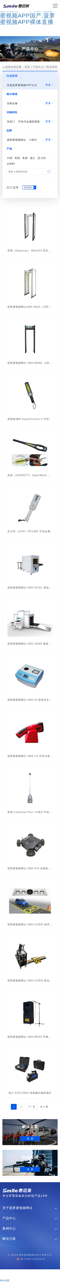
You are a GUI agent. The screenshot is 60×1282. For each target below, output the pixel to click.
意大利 (42, 158)
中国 (9, 158)
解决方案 (9, 1238)
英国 (17, 158)
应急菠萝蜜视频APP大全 (22, 85)
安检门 (11, 121)
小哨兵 (33, 139)
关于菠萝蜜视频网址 (17, 1208)
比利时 (11, 163)
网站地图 (5, 1280)
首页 (27, 67)
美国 (25, 158)
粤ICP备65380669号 (32, 1259)
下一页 (31, 1106)
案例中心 (9, 1228)
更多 (49, 85)
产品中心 (38, 67)
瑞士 (32, 158)
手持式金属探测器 (29, 121)
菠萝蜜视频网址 (16, 139)
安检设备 (12, 103)
